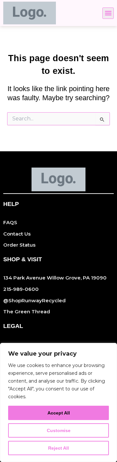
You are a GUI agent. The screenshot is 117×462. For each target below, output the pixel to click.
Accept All (58, 412)
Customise (59, 430)
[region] (58, 402)
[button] (108, 13)
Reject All (58, 448)
